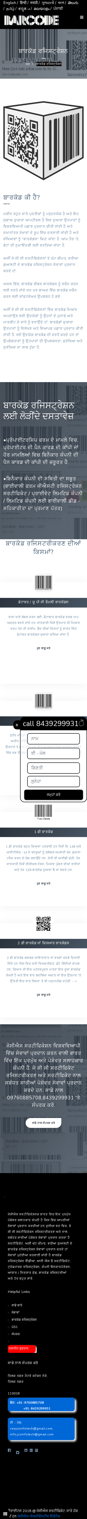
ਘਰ (28, 64)
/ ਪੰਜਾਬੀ (56, 8)
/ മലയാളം (40, 8)
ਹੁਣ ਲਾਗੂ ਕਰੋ (43, 648)
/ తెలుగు (71, 2)
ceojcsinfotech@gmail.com (31, 1428)
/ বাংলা (59, 2)
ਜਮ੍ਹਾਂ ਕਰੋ (53, 794)
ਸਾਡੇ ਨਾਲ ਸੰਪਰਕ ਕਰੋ (43, 1123)
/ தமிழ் (8, 8)
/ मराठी (32, 2)
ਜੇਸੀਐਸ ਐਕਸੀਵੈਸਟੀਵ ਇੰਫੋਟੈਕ (38, 1516)
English (9, 2)
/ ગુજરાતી (46, 2)
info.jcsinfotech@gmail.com (32, 1434)
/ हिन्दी (22, 2)
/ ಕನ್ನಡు (22, 8)
